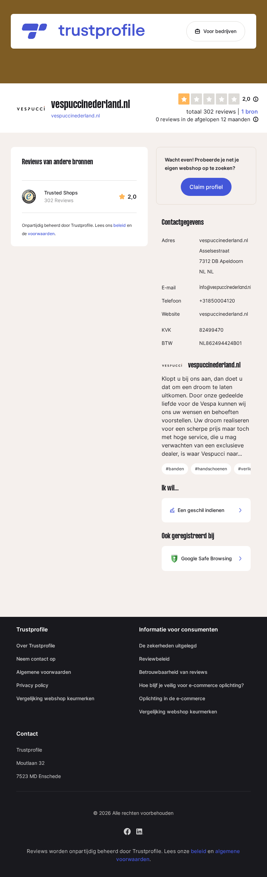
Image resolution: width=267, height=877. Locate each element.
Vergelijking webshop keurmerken (55, 698)
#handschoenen (211, 468)
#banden (175, 468)
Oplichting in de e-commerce (172, 698)
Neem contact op (36, 659)
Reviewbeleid (154, 659)
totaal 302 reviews (211, 111)
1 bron (249, 111)
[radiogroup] (209, 99)
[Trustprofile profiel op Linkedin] (139, 831)
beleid (119, 225)
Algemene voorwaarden (43, 672)
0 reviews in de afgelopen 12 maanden (203, 119)
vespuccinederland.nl (75, 115)
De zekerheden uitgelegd (168, 645)
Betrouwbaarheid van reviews (173, 672)
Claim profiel (206, 186)
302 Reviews (58, 200)
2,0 (250, 99)
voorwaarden (41, 233)
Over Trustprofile (35, 645)
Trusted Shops (61, 193)
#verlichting (250, 468)
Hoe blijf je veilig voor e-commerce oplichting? (191, 685)
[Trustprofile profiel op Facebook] (127, 831)
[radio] (183, 99)
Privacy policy (32, 685)
